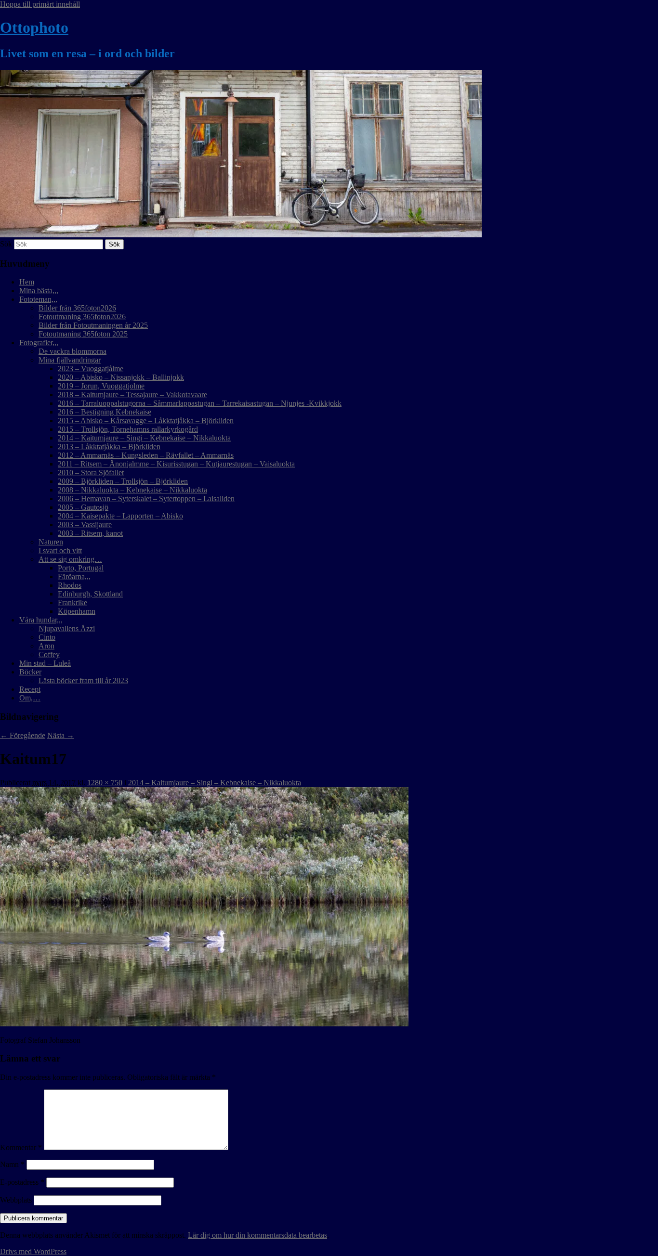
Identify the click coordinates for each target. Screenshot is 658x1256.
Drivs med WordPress (33, 1251)
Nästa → (60, 735)
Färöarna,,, (74, 576)
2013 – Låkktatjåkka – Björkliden (109, 446)
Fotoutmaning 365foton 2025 (83, 334)
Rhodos (69, 585)
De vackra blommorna (72, 351)
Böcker (30, 672)
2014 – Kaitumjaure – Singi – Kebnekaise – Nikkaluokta (144, 438)
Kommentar (21, 1147)
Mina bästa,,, (38, 290)
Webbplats (16, 1200)
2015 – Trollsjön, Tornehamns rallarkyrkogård (128, 429)
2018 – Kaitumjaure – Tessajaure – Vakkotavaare (132, 394)
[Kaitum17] (204, 1024)
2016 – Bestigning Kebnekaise (104, 412)
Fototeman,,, (38, 299)
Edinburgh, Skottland (90, 594)
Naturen (51, 542)
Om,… (29, 698)
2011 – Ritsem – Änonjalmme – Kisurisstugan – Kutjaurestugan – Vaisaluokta (176, 464)
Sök (6, 244)
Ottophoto (34, 27)
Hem (26, 282)
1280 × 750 (104, 782)
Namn (12, 1164)
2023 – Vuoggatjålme (90, 368)
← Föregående (22, 735)
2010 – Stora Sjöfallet (91, 472)
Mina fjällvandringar (70, 360)
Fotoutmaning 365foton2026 (82, 316)
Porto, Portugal (81, 568)
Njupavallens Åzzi (67, 628)
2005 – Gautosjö (83, 507)
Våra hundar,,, (41, 620)
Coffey (49, 654)
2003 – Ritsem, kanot (90, 533)
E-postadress (22, 1182)
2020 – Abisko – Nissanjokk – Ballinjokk (121, 377)
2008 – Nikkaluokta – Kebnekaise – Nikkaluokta (132, 490)
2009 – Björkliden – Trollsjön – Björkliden (123, 481)
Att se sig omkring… (70, 559)
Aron (46, 646)
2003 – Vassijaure (85, 524)
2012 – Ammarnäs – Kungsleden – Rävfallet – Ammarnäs (146, 455)
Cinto (47, 637)
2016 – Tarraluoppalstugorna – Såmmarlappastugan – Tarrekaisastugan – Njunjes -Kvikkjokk (200, 403)
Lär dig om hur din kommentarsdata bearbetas (257, 1235)
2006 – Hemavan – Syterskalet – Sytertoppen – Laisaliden (146, 498)
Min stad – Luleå (45, 663)
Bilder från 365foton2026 (77, 308)
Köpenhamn (76, 611)
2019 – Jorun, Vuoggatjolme (101, 386)
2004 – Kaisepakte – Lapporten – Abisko (120, 516)
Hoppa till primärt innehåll (40, 4)
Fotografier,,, (38, 342)
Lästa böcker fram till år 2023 (83, 680)
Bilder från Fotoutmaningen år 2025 (93, 325)
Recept (29, 689)
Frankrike (72, 602)
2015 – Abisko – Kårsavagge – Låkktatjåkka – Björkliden (146, 420)
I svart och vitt (60, 550)
